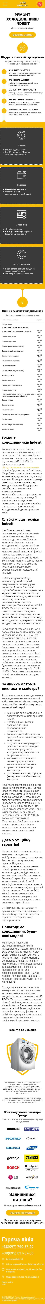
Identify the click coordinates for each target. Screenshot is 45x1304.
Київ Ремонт (22, 4)
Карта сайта (7, 1282)
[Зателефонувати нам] (39, 3)
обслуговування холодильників (20, 467)
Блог (4, 1284)
